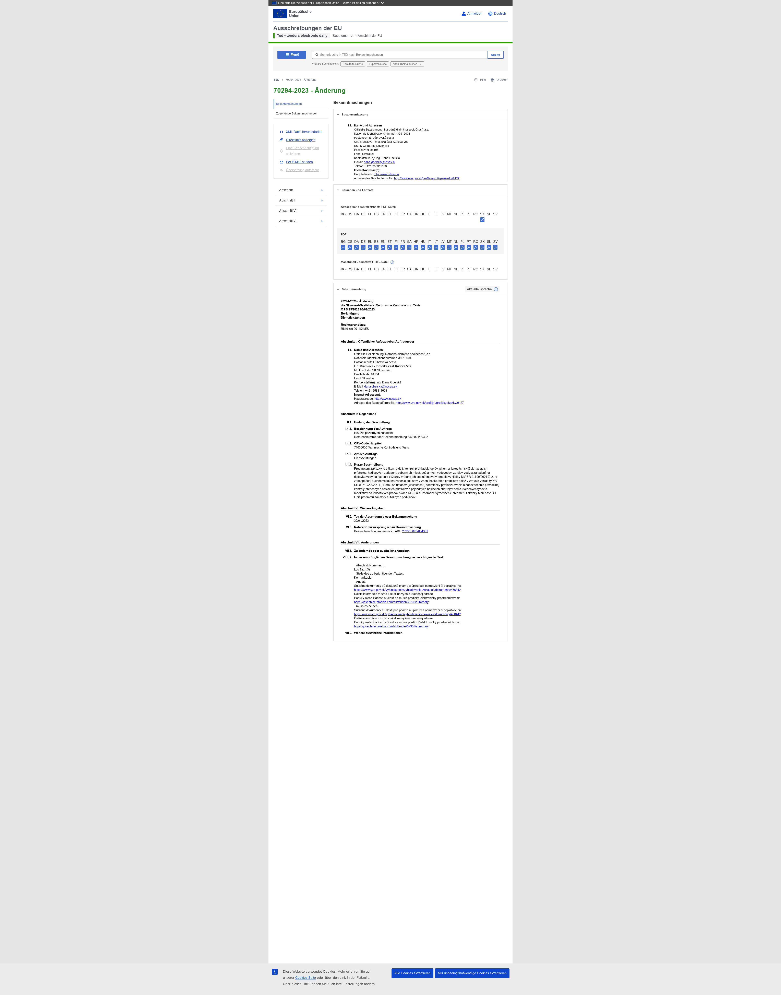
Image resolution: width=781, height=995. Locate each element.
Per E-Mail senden (299, 162)
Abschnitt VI (288, 210)
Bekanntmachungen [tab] (289, 103)
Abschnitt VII (288, 221)
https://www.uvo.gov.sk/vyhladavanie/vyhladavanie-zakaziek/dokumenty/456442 (407, 589)
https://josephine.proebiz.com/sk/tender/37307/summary (391, 626)
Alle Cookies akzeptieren (412, 973)
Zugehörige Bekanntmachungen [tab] (296, 113)
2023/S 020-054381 (415, 531)
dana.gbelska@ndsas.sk (379, 162)
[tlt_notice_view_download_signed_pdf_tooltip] (482, 219)
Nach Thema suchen (405, 63)
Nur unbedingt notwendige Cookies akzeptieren (472, 973)
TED (276, 79)
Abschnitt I (286, 190)
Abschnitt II (287, 200)
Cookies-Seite (305, 977)
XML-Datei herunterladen (304, 132)
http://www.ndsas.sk (386, 174)
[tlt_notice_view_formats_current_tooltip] (496, 289)
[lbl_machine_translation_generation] (392, 262)
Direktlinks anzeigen (300, 140)
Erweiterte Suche (353, 63)
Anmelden (474, 13)
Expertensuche (378, 63)
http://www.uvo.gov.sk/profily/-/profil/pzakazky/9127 (426, 178)
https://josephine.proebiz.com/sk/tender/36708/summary (391, 602)
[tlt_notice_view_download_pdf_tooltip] (343, 247)
